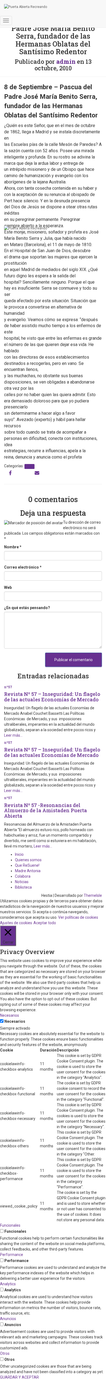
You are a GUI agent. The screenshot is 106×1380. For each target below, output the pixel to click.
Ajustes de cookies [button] (16, 923)
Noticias (22, 882)
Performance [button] (11, 1254)
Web (8, 587)
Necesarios (14, 1021)
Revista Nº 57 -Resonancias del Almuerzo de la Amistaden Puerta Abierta (45, 810)
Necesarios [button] (9, 1015)
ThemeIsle (93, 895)
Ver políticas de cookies (78, 917)
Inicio (19, 854)
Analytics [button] (8, 1284)
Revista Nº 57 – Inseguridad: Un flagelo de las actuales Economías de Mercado (52, 697)
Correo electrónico (23, 567)
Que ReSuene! (27, 865)
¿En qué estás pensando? (27, 608)
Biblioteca (23, 887)
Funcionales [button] (10, 1225)
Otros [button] (5, 1353)
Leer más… (13, 735)
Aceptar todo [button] (44, 923)
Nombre (12, 547)
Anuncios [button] (8, 1318)
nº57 (29, 466)
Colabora (22, 876)
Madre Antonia (27, 871)
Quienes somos (28, 860)
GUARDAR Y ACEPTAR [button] (19, 1377)
